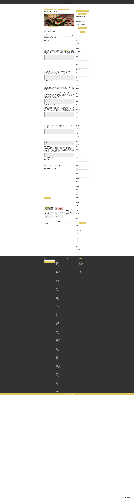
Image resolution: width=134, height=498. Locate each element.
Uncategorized (78, 249)
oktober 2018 (57, 351)
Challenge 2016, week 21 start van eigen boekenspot (49, 212)
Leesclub (77, 241)
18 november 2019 (48, 13)
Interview (77, 238)
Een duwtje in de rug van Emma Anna (81, 24)
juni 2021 (77, 112)
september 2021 (78, 107)
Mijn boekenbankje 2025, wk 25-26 (80, 21)
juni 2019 (57, 342)
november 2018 (78, 162)
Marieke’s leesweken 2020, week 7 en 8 (59, 212)
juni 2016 (77, 208)
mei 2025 (77, 37)
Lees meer (46, 223)
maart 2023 (57, 291)
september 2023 (78, 69)
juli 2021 (57, 314)
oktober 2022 (57, 297)
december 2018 (78, 160)
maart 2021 (77, 117)
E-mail (45, 190)
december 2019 (78, 141)
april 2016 (57, 385)
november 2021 (78, 104)
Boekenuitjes (80, 264)
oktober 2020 (77, 125)
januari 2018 (77, 178)
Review (53, 26)
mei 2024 (77, 56)
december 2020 (78, 122)
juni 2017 (77, 189)
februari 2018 (77, 176)
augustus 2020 (78, 128)
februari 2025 (57, 265)
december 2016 (57, 376)
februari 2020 (77, 138)
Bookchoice (77, 233)
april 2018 (77, 173)
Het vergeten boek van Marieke (67, 50)
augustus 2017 (78, 186)
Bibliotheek (77, 225)
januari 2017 (77, 197)
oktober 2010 (57, 391)
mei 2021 (57, 316)
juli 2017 (57, 368)
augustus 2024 (78, 51)
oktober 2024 (77, 48)
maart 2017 (77, 194)
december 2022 (78, 83)
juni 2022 (77, 93)
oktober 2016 (77, 202)
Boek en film (77, 228)
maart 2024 (77, 59)
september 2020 (58, 325)
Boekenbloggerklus (78, 230)
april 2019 (77, 154)
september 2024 (58, 271)
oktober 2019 (77, 144)
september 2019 (78, 146)
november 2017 (78, 181)
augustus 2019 (57, 340)
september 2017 (78, 184)
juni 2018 (77, 170)
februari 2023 (77, 80)
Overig (77, 244)
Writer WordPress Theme (64, 394)
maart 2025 (77, 40)
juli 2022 (77, 91)
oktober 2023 (77, 67)
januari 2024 (57, 280)
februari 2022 (77, 99)
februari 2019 (77, 157)
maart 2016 (77, 213)
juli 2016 (57, 382)
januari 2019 (57, 348)
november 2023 (57, 282)
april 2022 (77, 96)
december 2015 (78, 218)
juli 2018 (77, 168)
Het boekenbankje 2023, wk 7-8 (69, 209)
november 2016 (78, 200)
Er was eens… (67, 2)
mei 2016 (77, 210)
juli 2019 (77, 149)
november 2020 (57, 323)
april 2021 (77, 115)
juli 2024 (77, 53)
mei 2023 (77, 75)
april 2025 (57, 263)
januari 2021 (77, 120)
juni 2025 (77, 35)
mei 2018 (57, 357)
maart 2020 (77, 136)
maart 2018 (57, 359)
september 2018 (78, 165)
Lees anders (49, 26)
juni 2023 (57, 288)
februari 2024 (77, 61)
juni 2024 (57, 274)
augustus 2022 (57, 299)
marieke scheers (54, 13)
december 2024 (78, 45)
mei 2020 (77, 133)
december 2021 (57, 308)
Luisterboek (80, 272)
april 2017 (77, 192)
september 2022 (78, 88)
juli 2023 (77, 72)
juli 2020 (77, 130)
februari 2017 (57, 374)
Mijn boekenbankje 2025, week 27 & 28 (81, 16)
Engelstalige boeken (78, 236)
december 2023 (78, 64)
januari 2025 (77, 43)
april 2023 (77, 77)
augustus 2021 (78, 109)
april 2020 (57, 331)
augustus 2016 (78, 205)
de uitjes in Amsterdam (59, 82)
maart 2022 (57, 305)
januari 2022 (77, 101)
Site (44, 195)
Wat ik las (56, 26)
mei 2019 (77, 152)
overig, (77, 246)
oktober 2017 (57, 365)
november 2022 (78, 85)
